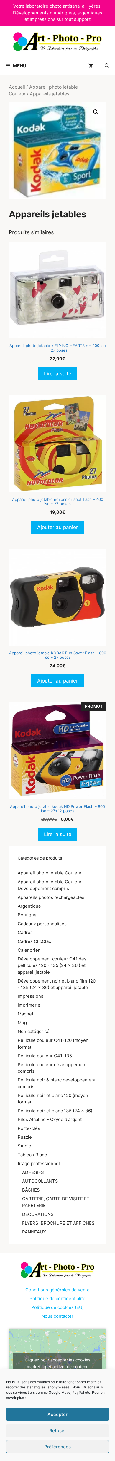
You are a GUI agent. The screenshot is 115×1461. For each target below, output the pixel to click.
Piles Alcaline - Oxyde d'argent (50, 1119)
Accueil (17, 87)
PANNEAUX (34, 1232)
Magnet (25, 1014)
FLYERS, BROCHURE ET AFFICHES (58, 1223)
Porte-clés (29, 1128)
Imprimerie (29, 1005)
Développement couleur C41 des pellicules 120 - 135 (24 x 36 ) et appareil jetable (52, 965)
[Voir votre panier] (91, 66)
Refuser (57, 1430)
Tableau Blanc (32, 1154)
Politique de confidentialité (57, 1298)
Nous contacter (57, 1316)
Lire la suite (57, 374)
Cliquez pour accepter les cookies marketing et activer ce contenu (57, 1363)
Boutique (27, 915)
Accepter (57, 1414)
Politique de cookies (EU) (57, 1307)
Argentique (29, 906)
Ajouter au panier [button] (57, 527)
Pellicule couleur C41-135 (45, 1056)
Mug (22, 1022)
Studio (24, 1146)
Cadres (25, 932)
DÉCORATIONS (38, 1214)
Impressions (30, 996)
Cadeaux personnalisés (42, 923)
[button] (107, 66)
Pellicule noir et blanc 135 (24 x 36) (55, 1110)
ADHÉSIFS (33, 1172)
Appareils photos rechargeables (51, 897)
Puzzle (25, 1137)
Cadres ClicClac (34, 941)
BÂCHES (31, 1190)
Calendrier (29, 950)
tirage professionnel (39, 1163)
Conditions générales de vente (57, 1290)
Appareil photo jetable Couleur (50, 873)
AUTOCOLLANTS (40, 1181)
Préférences (57, 1447)
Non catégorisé (34, 1031)
